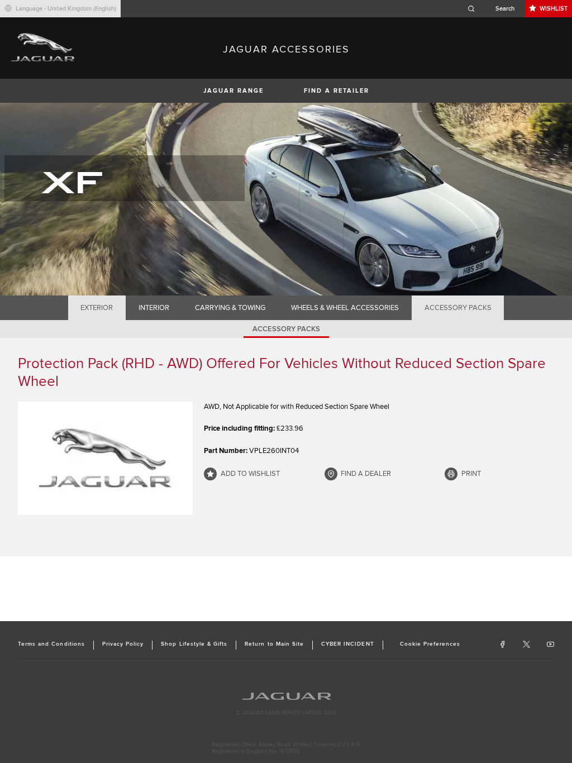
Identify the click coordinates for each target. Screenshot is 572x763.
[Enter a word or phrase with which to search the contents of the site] (494, 8)
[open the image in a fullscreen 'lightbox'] (105, 459)
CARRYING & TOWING (230, 307)
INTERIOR (154, 307)
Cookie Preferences (430, 644)
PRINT (471, 473)
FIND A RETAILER (336, 90)
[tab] (97, 307)
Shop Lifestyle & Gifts (194, 644)
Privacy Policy (123, 644)
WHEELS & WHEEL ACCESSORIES (345, 307)
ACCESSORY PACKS (458, 307)
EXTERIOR (96, 307)
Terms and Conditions (51, 644)
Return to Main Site (274, 644)
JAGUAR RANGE (233, 90)
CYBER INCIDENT (347, 644)
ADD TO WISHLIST (250, 473)
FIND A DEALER (366, 473)
